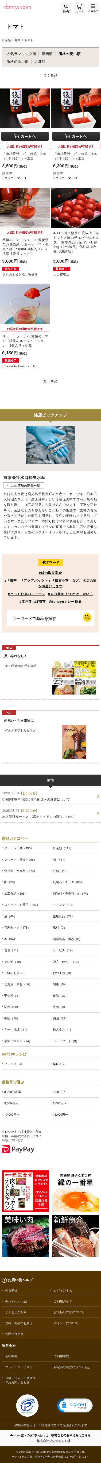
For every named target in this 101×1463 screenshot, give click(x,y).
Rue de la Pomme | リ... (20, 366)
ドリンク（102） (64, 904)
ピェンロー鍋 (13, 1064)
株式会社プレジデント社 (53, 1440)
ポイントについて (66, 1323)
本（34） (10, 939)
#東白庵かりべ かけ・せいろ (70, 593)
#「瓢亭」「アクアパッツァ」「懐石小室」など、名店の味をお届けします (50, 583)
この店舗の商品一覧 (25, 485)
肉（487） (60, 859)
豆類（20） (60, 870)
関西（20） (12, 1006)
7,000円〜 (59, 1103)
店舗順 (39, 61)
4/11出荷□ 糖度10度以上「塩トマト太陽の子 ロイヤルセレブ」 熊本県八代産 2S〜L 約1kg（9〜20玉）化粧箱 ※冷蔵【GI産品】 (76, 242)
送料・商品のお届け (19, 1323)
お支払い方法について (69, 1312)
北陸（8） (60, 1006)
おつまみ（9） (63, 972)
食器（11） (12, 950)
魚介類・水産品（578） (20, 870)
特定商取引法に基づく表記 (72, 1367)
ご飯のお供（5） (15, 972)
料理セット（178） (17, 927)
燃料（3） (60, 927)
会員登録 (11, 1290)
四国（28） (60, 1018)
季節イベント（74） (18, 1041)
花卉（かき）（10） (67, 961)
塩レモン (59, 1064)
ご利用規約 (61, 1356)
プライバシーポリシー (20, 1367)
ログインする (63, 1290)
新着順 (47, 53)
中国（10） (12, 1018)
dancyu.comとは (16, 1301)
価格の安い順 (69, 53)
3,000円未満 (12, 1091)
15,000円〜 (60, 1114)
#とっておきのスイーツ (26, 593)
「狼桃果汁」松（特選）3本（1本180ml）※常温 (24, 156)
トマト (28, 40)
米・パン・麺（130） (19, 848)
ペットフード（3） (66, 1041)
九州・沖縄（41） (16, 1029)
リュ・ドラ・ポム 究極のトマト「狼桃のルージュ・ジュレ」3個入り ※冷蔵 (25, 340)
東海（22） (60, 995)
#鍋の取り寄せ (50, 572)
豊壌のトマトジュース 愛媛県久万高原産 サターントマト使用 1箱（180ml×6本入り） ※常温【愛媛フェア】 (25, 246)
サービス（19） (63, 950)
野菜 (18, 40)
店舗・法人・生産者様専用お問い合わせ (20, 1379)
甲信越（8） (12, 995)
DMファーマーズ (14, 178)
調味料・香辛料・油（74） (71, 893)
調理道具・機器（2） (67, 939)
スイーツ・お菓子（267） (22, 904)
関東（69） (60, 984)
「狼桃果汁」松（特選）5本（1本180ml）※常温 (75, 156)
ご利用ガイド (63, 1301)
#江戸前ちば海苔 (32, 601)
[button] (75, 1405)
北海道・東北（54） (18, 984)
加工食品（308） (15, 893)
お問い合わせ (14, 1333)
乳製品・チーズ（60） (68, 882)
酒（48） (10, 916)
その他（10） (13, 961)
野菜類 (6, 40)
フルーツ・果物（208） (20, 859)
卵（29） (10, 882)
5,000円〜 (11, 1103)
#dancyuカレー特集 (65, 601)
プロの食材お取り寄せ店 (20, 274)
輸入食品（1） (63, 1029)
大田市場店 (61, 274)
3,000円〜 (59, 1091)
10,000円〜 (11, 1114)
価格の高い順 (18, 61)
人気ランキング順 (21, 53)
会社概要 (11, 1356)
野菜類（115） (63, 848)
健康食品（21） (63, 916)
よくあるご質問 (16, 1312)
